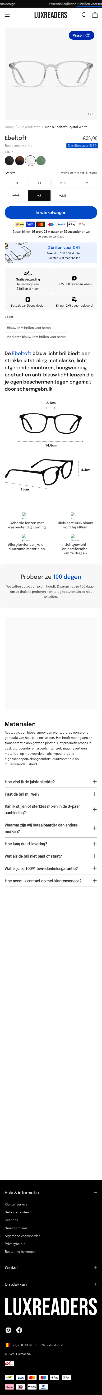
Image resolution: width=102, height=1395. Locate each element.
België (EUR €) (21, 1345)
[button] (84, 14)
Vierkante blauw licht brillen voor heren (36, 336)
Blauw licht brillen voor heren (29, 327)
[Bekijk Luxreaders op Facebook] (19, 1330)
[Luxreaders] (51, 15)
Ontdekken (16, 1284)
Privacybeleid (15, 1243)
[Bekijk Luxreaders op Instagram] (8, 1330)
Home (9, 126)
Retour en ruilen (17, 1212)
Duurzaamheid (16, 1227)
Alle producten (29, 126)
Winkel (11, 1267)
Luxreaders (23, 1354)
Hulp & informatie (22, 1192)
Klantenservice (16, 1204)
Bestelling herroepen (21, 1251)
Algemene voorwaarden (23, 1235)
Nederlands (49, 1345)
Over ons (11, 1219)
